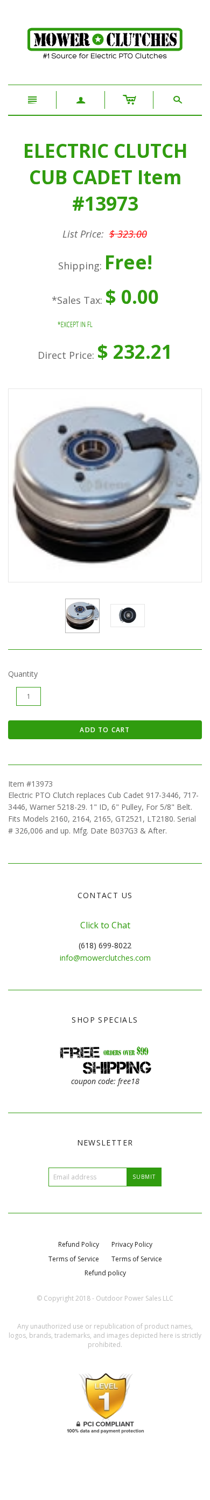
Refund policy (105, 1272)
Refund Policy (78, 1244)
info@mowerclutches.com (105, 958)
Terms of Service (73, 1258)
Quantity (23, 674)
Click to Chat (105, 925)
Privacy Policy (131, 1244)
